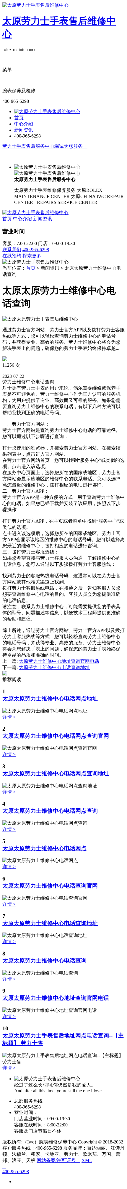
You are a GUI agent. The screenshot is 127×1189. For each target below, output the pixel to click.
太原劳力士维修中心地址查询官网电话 (59, 661)
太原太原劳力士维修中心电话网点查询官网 (55, 736)
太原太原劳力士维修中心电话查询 (44, 960)
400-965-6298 (35, 249)
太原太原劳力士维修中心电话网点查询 (50, 811)
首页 (19, 117)
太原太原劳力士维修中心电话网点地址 (50, 698)
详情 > (9, 717)
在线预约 (11, 255)
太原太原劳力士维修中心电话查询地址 (50, 923)
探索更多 (31, 255)
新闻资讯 (23, 130)
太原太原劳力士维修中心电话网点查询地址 (55, 773)
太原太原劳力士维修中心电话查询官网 (50, 886)
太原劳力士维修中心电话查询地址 (54, 667)
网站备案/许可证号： (58, 1160)
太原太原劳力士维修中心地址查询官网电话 (55, 998)
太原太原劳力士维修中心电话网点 (44, 848)
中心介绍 (23, 123)
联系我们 (11, 249)
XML (87, 1160)
